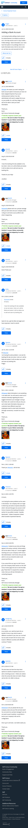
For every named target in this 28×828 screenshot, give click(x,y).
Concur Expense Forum (9, 11)
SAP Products (6, 797)
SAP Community (6, 800)
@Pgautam (5, 393)
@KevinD (5, 353)
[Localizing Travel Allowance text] (26, 69)
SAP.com (4, 794)
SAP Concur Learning (8, 808)
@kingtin (4, 89)
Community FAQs (7, 772)
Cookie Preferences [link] (16, 819)
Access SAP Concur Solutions (10, 780)
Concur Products (6, 786)
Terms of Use (12, 817)
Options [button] (5, 15)
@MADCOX (5, 707)
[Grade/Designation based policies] (23, 69)
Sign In (23, 2)
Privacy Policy (5, 817)
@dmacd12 (5, 546)
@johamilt (4, 208)
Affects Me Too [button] (7, 53)
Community (13, 2)
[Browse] (3, 6)
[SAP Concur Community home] (5, 2)
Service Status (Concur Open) (10, 805)
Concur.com (5, 783)
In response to (10, 152)
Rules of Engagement (8, 769)
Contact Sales (6, 789)
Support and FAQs (7, 775)
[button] (25, 24)
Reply (6, 62)
